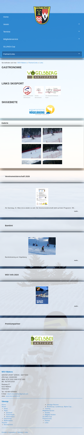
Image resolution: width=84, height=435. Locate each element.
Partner (47, 420)
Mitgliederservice (10, 39)
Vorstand (9, 412)
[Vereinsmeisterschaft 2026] (42, 197)
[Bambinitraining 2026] (42, 247)
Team (6, 410)
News (6, 408)
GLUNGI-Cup (9, 47)
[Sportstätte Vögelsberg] (42, 109)
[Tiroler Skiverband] (39, 90)
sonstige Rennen (53, 404)
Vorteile (47, 412)
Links (41, 63)
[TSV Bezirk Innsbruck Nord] (53, 90)
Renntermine (8, 424)
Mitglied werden (50, 414)
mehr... (76, 211)
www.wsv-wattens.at (13, 396)
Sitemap (20, 432)
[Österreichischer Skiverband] (28, 90)
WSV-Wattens (22, 63)
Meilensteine (8, 420)
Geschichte (8, 418)
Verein (6, 24)
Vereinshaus (10, 416)
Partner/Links (9, 54)
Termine (6, 32)
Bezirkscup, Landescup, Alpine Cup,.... (60, 406)
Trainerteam (10, 414)
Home (6, 17)
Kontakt (4, 432)
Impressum (12, 432)
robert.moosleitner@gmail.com (17, 394)
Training (47, 408)
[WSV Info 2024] (42, 295)
